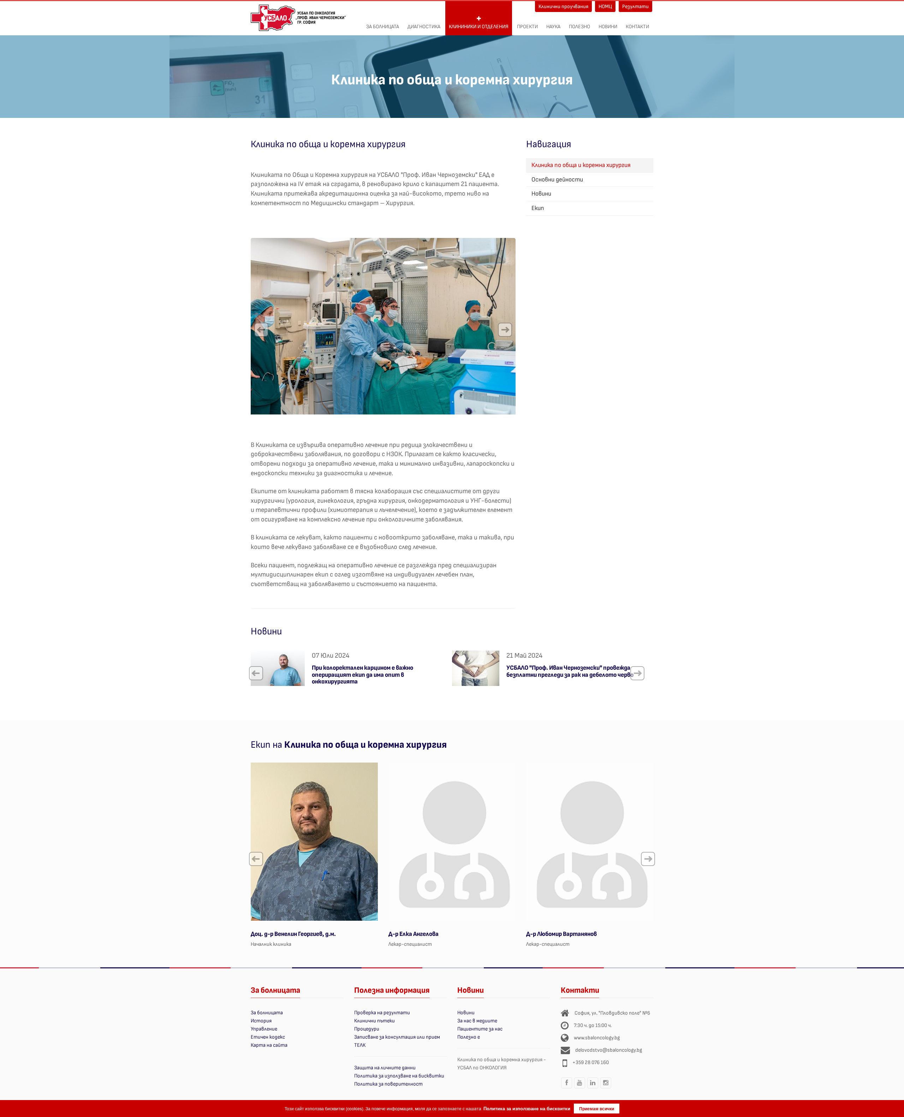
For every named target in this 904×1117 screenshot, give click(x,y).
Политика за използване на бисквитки (399, 1076)
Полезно (579, 26)
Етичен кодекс (268, 1037)
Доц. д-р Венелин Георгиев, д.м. (293, 934)
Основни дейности (557, 179)
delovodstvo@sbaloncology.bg (608, 1050)
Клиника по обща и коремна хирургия (581, 165)
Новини (608, 26)
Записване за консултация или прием (397, 1037)
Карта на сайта (269, 1045)
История (261, 1020)
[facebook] (567, 1088)
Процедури (366, 1029)
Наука (553, 26)
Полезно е (468, 1037)
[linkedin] (593, 1088)
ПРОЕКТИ (527, 26)
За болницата (382, 26)
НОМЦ (605, 6)
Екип (537, 208)
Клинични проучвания (563, 6)
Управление (264, 1029)
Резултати (635, 6)
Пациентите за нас (479, 1029)
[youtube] (580, 1088)
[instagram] (606, 1088)
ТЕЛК (359, 1045)
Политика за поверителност (388, 1084)
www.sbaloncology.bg (597, 1037)
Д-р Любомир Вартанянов (561, 934)
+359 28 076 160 (590, 1062)
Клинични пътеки (374, 1020)
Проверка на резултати (382, 1012)
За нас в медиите (477, 1020)
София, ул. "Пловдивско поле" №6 (612, 1013)
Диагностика (424, 26)
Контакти (637, 26)
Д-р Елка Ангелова (413, 934)
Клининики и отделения (479, 26)
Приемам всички (596, 1108)
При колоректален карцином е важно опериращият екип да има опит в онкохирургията (362, 675)
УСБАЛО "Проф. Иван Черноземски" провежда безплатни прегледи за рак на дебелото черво (570, 671)
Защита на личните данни (385, 1067)
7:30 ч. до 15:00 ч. (593, 1025)
